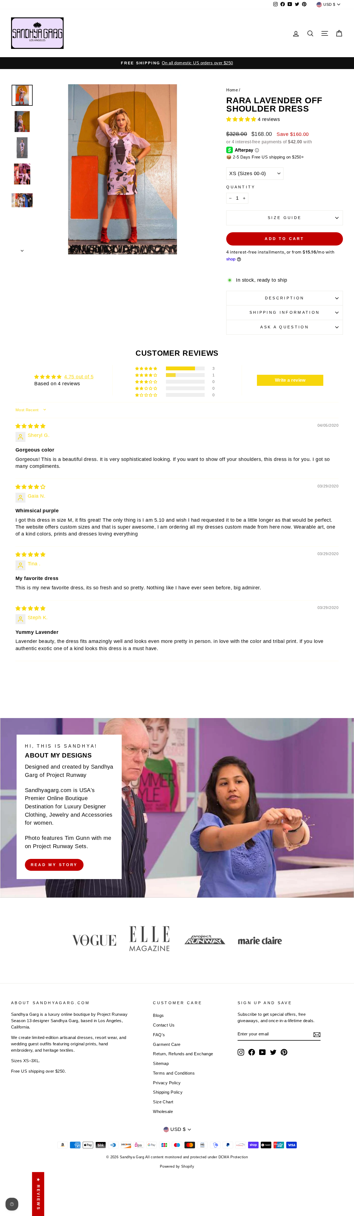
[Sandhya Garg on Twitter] (273, 1052)
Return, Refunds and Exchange (183, 1053)
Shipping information (284, 312)
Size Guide (284, 217)
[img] (30, 426)
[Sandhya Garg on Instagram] (241, 1052)
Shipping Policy (168, 1092)
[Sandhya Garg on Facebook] (251, 1052)
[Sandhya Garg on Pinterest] (284, 1052)
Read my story (54, 864)
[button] (242, 119)
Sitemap (161, 1063)
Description (284, 298)
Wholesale (163, 1111)
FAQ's (159, 1034)
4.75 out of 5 (78, 376)
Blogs (158, 1015)
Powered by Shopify (177, 1166)
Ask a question (284, 327)
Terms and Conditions (174, 1073)
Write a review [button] (290, 380)
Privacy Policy (167, 1082)
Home (232, 90)
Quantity (241, 187)
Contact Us (164, 1025)
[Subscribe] (317, 1034)
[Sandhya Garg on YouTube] (262, 1052)
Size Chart (163, 1101)
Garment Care (166, 1044)
